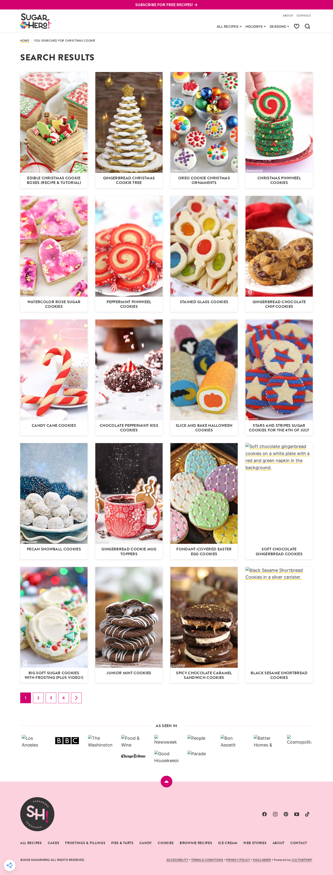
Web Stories (255, 842)
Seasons (278, 26)
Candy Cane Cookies (54, 425)
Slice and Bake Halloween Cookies (204, 428)
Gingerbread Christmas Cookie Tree (129, 180)
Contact (304, 15)
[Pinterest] (286, 814)
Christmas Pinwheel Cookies (279, 180)
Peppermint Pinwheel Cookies (129, 304)
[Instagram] (275, 814)
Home (24, 40)
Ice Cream (227, 842)
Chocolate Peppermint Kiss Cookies (129, 428)
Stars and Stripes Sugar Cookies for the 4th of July (279, 428)
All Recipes (227, 26)
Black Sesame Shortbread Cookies (279, 675)
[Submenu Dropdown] (240, 26)
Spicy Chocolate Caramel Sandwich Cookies (204, 675)
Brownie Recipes (196, 842)
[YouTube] (296, 814)
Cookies (166, 842)
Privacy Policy (238, 860)
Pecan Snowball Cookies (54, 549)
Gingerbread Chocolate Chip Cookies (279, 304)
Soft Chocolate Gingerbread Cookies (279, 551)
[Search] (307, 26)
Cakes (53, 842)
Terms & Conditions (207, 860)
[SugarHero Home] (36, 21)
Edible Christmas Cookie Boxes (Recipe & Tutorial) (54, 180)
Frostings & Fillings (85, 842)
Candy (145, 842)
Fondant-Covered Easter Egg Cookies (204, 551)
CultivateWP (302, 860)
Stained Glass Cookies (204, 302)
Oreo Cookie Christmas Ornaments (204, 180)
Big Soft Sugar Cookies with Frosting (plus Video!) (54, 675)
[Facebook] (264, 814)
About (288, 15)
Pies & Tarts (122, 842)
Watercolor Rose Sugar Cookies (54, 304)
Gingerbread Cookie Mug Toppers (128, 551)
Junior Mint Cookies (129, 673)
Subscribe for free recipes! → (166, 5)
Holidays (254, 26)
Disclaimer (262, 860)
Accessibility (177, 860)
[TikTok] (307, 814)
